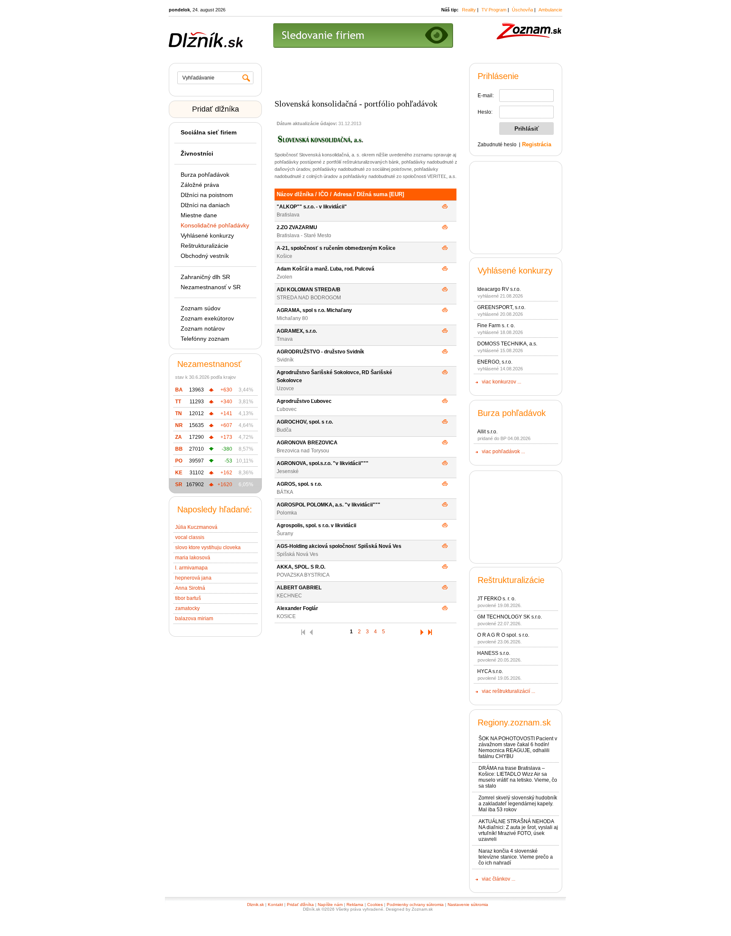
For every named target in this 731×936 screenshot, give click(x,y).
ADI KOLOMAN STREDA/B (309, 290)
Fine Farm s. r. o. (496, 325)
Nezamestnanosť (209, 364)
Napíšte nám (330, 904)
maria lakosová (192, 558)
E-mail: (486, 96)
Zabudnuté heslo (497, 145)
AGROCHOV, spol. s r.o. (305, 422)
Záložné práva (200, 184)
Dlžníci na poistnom (207, 195)
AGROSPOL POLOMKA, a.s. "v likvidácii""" (328, 505)
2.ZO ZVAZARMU (297, 227)
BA (179, 390)
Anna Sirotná (190, 588)
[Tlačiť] (445, 207)
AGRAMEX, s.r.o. (297, 331)
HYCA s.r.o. (490, 671)
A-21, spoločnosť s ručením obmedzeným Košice (336, 248)
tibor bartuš (188, 598)
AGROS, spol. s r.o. (299, 484)
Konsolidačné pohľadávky (215, 225)
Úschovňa (522, 9)
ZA (178, 437)
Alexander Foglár (297, 608)
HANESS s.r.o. (493, 653)
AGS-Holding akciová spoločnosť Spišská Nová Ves (339, 546)
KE (178, 473)
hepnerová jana (193, 578)
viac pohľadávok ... (503, 451)
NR (179, 425)
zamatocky (187, 608)
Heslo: (485, 112)
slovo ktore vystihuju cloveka (208, 547)
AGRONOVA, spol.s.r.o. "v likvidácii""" (322, 463)
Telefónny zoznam (205, 338)
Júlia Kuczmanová (196, 527)
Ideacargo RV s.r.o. (499, 289)
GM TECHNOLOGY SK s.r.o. (509, 617)
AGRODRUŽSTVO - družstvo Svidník (320, 352)
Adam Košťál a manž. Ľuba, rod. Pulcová (325, 269)
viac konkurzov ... (501, 382)
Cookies (375, 904)
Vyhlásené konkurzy (207, 235)
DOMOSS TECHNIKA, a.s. (507, 344)
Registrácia (536, 144)
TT (178, 402)
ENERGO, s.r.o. (494, 362)
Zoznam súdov (200, 308)
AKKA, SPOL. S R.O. (301, 567)
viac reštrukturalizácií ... (508, 691)
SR (178, 484)
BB (179, 449)
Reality (469, 9)
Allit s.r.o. (487, 432)
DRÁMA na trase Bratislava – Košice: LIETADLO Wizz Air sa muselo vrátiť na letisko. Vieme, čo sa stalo (517, 777)
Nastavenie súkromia (468, 904)
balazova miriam (194, 618)
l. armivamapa (191, 568)
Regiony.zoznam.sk (514, 722)
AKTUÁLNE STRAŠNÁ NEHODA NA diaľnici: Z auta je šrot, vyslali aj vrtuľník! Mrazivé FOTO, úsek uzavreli (518, 830)
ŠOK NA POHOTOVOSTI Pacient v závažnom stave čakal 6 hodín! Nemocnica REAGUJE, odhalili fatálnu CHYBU (517, 747)
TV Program (493, 9)
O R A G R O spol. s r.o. (503, 635)
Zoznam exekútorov (207, 318)
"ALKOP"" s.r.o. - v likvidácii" (312, 207)
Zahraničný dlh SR (205, 277)
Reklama (354, 904)
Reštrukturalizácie (204, 245)
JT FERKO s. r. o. (496, 599)
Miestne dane (199, 215)
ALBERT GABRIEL (299, 588)
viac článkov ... (498, 879)
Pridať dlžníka (215, 109)
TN (178, 413)
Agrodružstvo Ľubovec (304, 401)
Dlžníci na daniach (205, 205)
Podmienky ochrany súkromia (415, 904)
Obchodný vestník (205, 255)
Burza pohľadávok (205, 174)
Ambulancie (550, 9)
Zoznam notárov (203, 328)
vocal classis (189, 537)
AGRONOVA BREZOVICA (307, 443)
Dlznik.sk (255, 904)
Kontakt (275, 904)
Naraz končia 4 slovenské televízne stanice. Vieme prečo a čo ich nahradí (515, 857)
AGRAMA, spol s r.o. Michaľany (314, 310)
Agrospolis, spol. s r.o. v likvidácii (316, 525)
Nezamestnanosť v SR (211, 287)
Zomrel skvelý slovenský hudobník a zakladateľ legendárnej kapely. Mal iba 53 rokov (517, 804)
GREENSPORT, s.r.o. (501, 307)
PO (178, 461)
